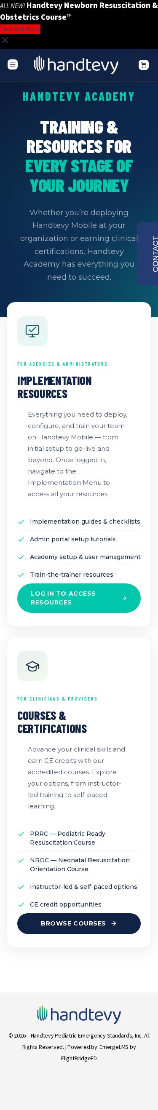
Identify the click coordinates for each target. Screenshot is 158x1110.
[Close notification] (5, 43)
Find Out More (20, 29)
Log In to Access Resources (63, 598)
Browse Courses (73, 923)
